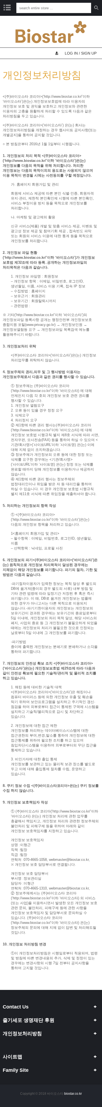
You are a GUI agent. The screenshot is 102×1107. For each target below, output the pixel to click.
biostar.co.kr (73, 1094)
